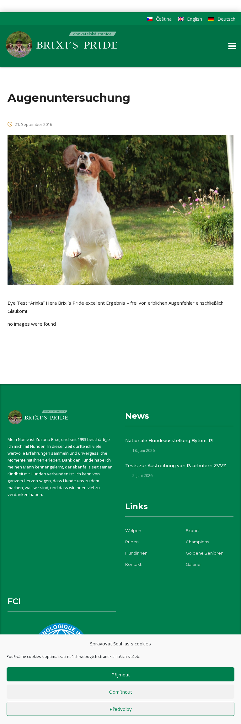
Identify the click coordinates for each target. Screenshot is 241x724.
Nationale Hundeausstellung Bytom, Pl (169, 440)
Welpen (133, 530)
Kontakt (133, 564)
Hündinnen (136, 553)
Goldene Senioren (204, 553)
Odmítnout (120, 692)
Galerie (193, 564)
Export (192, 530)
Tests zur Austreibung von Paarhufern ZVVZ (175, 465)
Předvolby (121, 709)
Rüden (132, 541)
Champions (197, 541)
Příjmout (120, 674)
